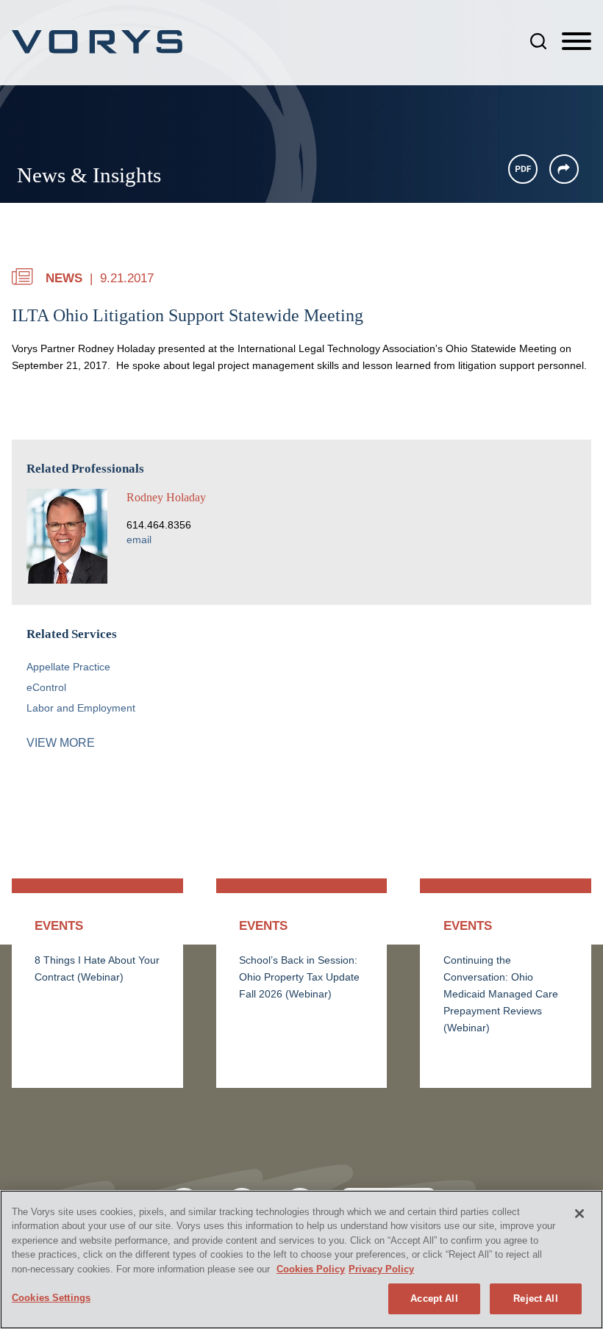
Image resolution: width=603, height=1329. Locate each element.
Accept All (433, 1298)
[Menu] (576, 42)
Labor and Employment (80, 708)
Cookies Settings (51, 1297)
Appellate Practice (68, 667)
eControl (46, 687)
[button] (564, 169)
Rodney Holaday (166, 497)
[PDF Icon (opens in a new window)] (523, 169)
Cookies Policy (310, 1269)
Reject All (535, 1298)
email (138, 539)
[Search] (538, 41)
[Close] (579, 1213)
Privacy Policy (381, 1269)
